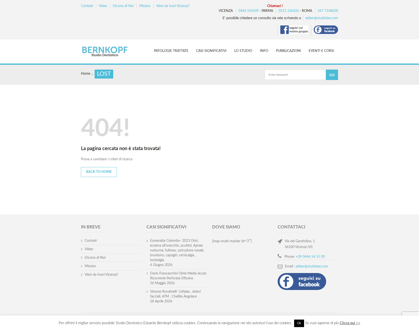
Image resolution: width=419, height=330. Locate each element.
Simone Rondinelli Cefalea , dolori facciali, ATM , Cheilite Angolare (175, 294)
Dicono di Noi (123, 6)
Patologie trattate (171, 51)
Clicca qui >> (350, 323)
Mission (145, 6)
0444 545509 (248, 11)
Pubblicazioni (288, 51)
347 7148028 (328, 11)
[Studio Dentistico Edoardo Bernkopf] (109, 52)
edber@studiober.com (322, 18)
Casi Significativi (211, 51)
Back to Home (99, 172)
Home (85, 73)
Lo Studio (243, 51)
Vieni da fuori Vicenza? (173, 6)
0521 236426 (289, 11)
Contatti (87, 6)
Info (264, 51)
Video (103, 6)
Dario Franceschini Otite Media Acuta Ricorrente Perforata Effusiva (178, 276)
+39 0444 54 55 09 (310, 256)
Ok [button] (299, 323)
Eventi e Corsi (321, 51)
